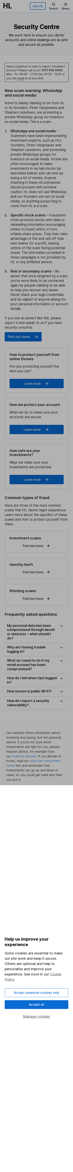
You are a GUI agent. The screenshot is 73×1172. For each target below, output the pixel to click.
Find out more (19, 337)
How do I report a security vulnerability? (28, 703)
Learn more (32, 383)
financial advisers (24, 756)
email (21, 78)
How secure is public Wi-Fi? (29, 691)
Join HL (37, 6)
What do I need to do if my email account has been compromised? (28, 665)
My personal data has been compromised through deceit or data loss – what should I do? (31, 632)
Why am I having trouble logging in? (26, 649)
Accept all (36, 1004)
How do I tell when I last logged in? (32, 680)
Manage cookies (36, 1016)
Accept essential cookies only (36, 993)
